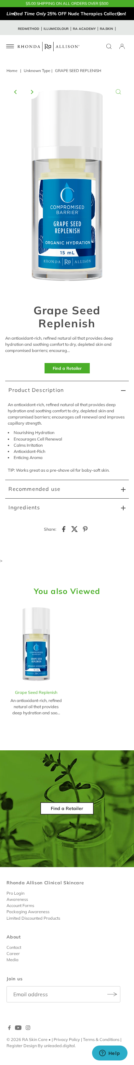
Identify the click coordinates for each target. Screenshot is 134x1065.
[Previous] (14, 13)
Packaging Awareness (28, 911)
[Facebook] (9, 1028)
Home (12, 70)
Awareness (17, 899)
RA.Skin (106, 29)
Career (13, 953)
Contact (14, 947)
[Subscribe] (112, 994)
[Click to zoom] (118, 92)
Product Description (36, 390)
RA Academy (84, 29)
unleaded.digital (59, 1045)
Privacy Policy (67, 1039)
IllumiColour (56, 29)
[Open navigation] (10, 46)
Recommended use (34, 489)
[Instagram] (28, 1028)
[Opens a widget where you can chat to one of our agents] (109, 1054)
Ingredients (24, 507)
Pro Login (15, 893)
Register (14, 1045)
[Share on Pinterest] (85, 528)
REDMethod (28, 29)
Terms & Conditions (101, 1039)
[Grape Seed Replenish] (36, 645)
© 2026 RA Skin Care (27, 1039)
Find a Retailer (67, 368)
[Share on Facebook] (64, 528)
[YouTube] (18, 1028)
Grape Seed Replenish (36, 692)
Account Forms (20, 905)
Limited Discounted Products (33, 918)
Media (13, 959)
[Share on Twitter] (74, 528)
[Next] (119, 13)
